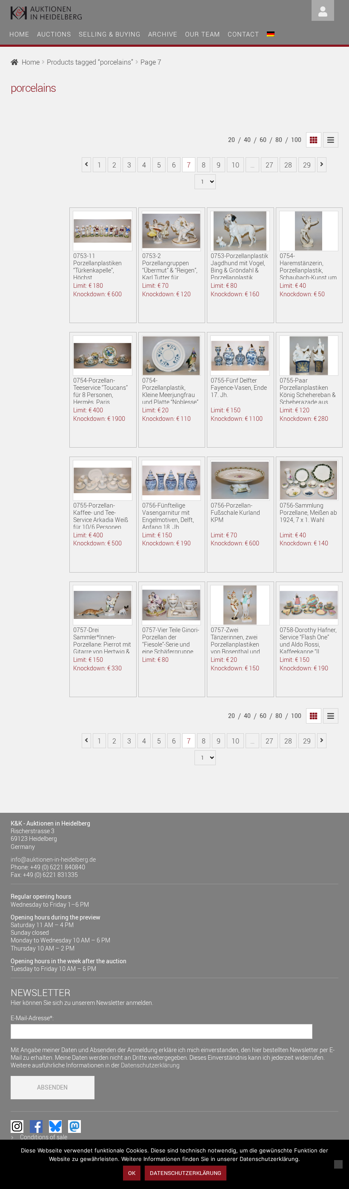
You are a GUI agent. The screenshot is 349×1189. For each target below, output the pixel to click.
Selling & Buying (109, 34)
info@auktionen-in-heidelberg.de (53, 859)
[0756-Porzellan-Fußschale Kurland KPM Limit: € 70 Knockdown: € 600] (239, 480)
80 (278, 140)
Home (19, 34)
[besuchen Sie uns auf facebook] (36, 1126)
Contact (243, 34)
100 (296, 140)
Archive (162, 34)
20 (231, 140)
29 (307, 165)
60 (263, 140)
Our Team (202, 34)
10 (235, 165)
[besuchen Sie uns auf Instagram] (17, 1126)
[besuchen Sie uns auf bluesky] (55, 1126)
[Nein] (338, 1164)
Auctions (54, 34)
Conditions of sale (43, 1137)
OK (131, 1173)
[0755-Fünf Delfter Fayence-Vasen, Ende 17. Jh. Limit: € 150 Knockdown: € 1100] (239, 355)
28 (288, 165)
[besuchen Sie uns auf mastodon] (74, 1126)
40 (247, 140)
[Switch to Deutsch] (271, 33)
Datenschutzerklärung (150, 1065)
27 (269, 165)
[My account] (323, 10)
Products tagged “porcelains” (90, 62)
